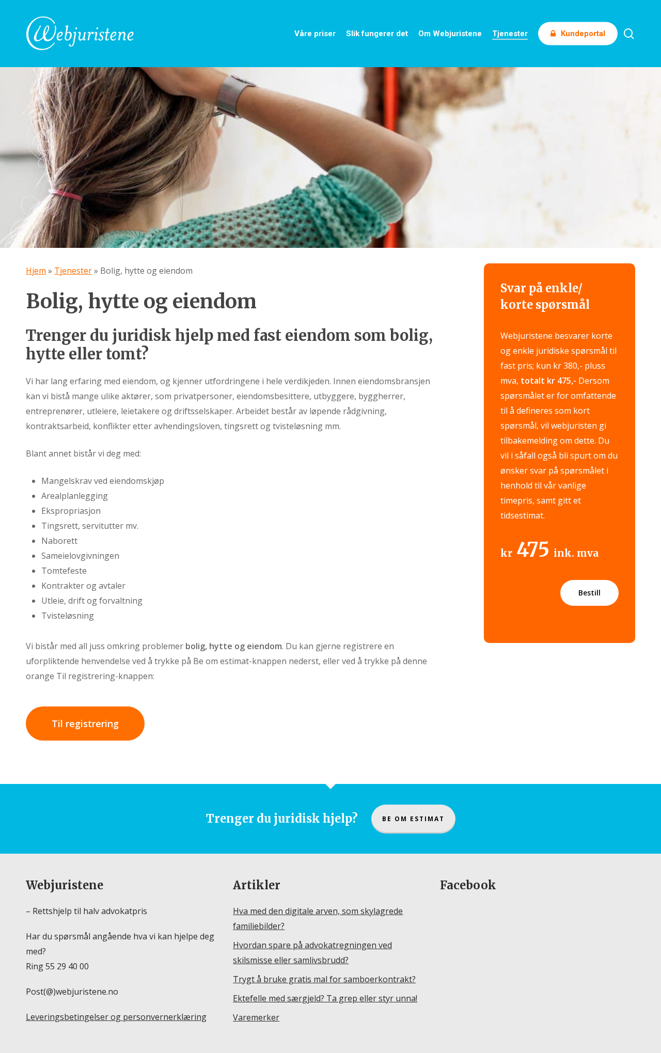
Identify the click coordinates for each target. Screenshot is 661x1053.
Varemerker (256, 1017)
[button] (85, 723)
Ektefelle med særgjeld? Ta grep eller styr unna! (325, 998)
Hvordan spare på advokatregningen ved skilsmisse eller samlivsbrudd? (312, 952)
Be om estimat (413, 818)
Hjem (36, 270)
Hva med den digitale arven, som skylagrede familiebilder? (318, 918)
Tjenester (73, 270)
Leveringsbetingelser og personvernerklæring (116, 1017)
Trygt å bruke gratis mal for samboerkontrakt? (324, 979)
